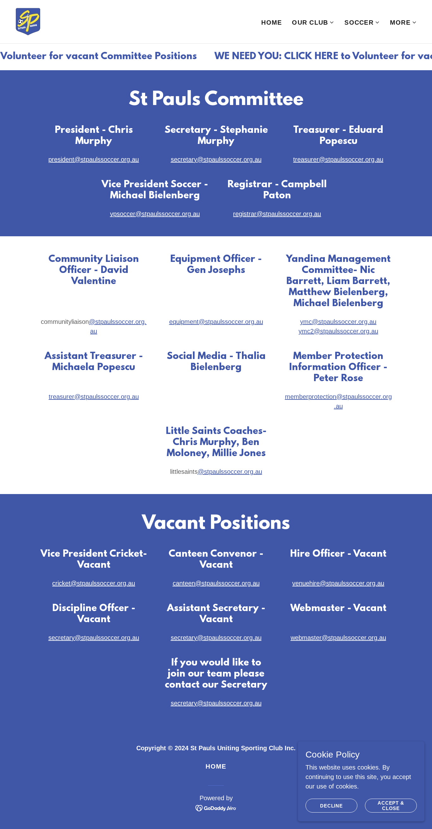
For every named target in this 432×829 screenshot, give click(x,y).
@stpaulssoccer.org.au (230, 471)
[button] (313, 22)
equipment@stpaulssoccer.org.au (216, 321)
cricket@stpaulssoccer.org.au (93, 583)
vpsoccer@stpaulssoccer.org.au (155, 213)
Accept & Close (391, 805)
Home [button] (216, 766)
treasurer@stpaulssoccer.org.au (338, 159)
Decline (331, 805)
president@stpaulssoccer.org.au (93, 159)
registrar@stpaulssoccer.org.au (277, 213)
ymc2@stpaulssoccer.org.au (338, 331)
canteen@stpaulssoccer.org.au (216, 583)
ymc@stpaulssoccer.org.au (338, 321)
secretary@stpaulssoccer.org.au (216, 159)
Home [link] (271, 22)
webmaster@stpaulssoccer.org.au (338, 637)
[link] (28, 21)
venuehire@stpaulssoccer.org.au (338, 583)
